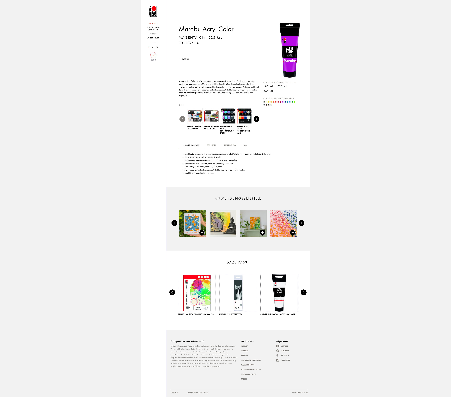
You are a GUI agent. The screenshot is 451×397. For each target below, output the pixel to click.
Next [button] (256, 119)
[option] (195, 119)
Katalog (244, 355)
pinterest (285, 351)
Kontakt (244, 346)
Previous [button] (182, 119)
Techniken (211, 145)
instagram (285, 360)
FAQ (245, 145)
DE (149, 47)
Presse (244, 379)
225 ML (282, 86)
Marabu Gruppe (247, 365)
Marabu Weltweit (248, 374)
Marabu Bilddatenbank (251, 360)
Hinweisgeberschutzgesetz (198, 392)
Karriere (245, 351)
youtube (284, 346)
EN (153, 47)
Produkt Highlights (191, 145)
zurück (185, 59)
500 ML (269, 91)
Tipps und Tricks (230, 145)
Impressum (174, 392)
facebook (285, 355)
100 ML (268, 86)
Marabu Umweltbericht (251, 370)
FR (157, 47)
